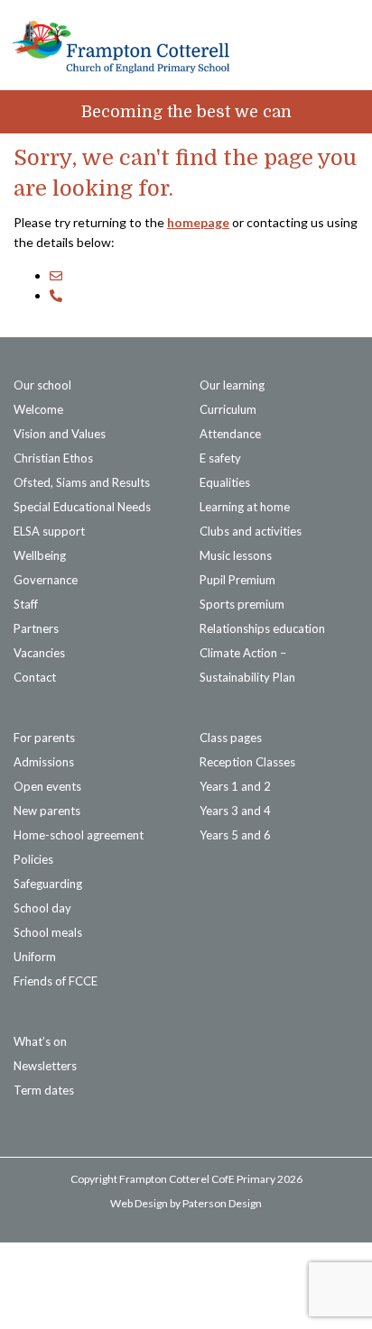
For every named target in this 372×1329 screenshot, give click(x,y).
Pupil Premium (237, 580)
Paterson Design (222, 1203)
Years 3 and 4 (235, 810)
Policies (33, 859)
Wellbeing (40, 555)
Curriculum (228, 409)
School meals (48, 932)
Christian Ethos (53, 458)
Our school (42, 385)
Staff (26, 604)
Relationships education (262, 628)
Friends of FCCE (56, 981)
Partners (36, 628)
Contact (35, 677)
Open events (47, 786)
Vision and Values (60, 433)
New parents (47, 810)
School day (42, 908)
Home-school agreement (79, 835)
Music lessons (236, 555)
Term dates (44, 1090)
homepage (198, 222)
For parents (44, 737)
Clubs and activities (251, 531)
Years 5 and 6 (235, 835)
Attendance (230, 433)
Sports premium (242, 604)
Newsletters (45, 1066)
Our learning (232, 385)
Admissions (44, 762)
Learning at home (245, 507)
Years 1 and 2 (235, 786)
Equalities (225, 482)
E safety (220, 458)
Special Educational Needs (82, 507)
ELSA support (49, 531)
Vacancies (39, 653)
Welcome (38, 409)
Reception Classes (247, 762)
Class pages (231, 737)
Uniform (35, 956)
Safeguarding (48, 883)
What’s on (40, 1041)
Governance (46, 580)
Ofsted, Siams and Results (82, 482)
